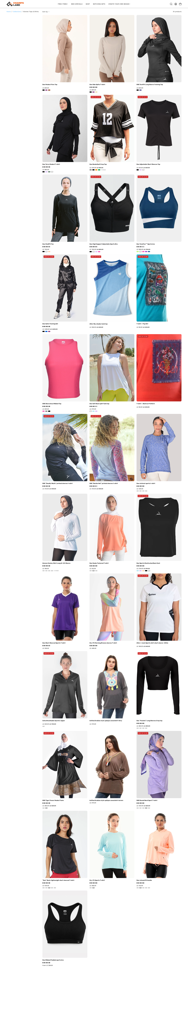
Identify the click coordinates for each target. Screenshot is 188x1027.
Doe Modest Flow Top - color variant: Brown (49, 90)
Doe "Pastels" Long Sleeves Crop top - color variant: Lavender (140, 728)
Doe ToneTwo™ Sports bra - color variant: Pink (143, 251)
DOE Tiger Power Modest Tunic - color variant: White (46, 808)
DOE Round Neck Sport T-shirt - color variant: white (146, 808)
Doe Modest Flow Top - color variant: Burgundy (46, 90)
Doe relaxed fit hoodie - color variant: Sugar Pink (146, 887)
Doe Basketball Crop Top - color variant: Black (93, 169)
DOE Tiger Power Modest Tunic (53, 800)
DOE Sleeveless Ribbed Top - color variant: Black (49, 411)
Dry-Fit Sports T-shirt (97, 880)
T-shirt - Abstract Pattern (146, 403)
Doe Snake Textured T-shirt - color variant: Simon (91, 570)
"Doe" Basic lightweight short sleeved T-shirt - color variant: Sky (46, 887)
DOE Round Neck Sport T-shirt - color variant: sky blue (149, 808)
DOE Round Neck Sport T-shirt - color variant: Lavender (138, 808)
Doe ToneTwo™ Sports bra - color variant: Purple (146, 251)
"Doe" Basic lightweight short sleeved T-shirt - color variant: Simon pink (55, 887)
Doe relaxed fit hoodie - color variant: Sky (138, 887)
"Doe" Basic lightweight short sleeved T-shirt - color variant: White (49, 887)
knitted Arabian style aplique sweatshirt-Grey (106, 720)
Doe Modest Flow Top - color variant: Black (43, 90)
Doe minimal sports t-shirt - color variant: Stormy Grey (146, 490)
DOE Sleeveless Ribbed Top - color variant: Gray (46, 411)
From (47, 965)
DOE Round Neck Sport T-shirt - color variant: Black (143, 808)
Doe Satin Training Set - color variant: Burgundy (49, 331)
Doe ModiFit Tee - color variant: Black (43, 251)
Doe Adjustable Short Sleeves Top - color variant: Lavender (140, 169)
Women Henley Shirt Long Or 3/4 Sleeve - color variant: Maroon (49, 570)
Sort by (45, 11)
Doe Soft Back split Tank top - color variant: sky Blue (93, 411)
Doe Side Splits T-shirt (97, 84)
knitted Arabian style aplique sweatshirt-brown (106, 800)
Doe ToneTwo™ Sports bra (146, 244)
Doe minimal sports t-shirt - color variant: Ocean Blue (143, 490)
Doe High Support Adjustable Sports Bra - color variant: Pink (99, 251)
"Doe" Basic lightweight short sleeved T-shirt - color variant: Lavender (52, 887)
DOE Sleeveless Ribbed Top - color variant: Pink (43, 411)
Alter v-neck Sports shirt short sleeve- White (152, 643)
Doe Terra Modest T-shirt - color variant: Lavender (46, 171)
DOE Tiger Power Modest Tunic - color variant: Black (43, 808)
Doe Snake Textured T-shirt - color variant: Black (96, 570)
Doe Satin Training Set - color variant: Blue (46, 331)
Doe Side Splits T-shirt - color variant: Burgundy (93, 92)
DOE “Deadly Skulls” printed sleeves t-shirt (57, 483)
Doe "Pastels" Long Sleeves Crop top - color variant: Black (138, 728)
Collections (17, 11)
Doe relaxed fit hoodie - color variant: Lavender (149, 887)
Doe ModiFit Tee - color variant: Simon (49, 251)
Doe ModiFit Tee (48, 244)
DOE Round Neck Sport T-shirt (147, 800)
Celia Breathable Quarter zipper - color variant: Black (43, 726)
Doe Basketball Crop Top (98, 164)
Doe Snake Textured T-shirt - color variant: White (93, 570)
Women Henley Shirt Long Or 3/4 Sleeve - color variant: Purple (52, 570)
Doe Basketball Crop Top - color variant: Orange (96, 169)
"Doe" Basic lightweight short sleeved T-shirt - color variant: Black (43, 887)
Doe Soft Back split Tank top (99, 403)
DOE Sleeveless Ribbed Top (51, 403)
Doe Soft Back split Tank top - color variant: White (91, 411)
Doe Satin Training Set (50, 324)
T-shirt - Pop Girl (142, 324)
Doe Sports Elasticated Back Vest (148, 563)
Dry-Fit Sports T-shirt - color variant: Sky (91, 887)
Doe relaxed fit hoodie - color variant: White (140, 887)
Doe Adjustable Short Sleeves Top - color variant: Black (138, 169)
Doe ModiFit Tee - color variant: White (46, 251)
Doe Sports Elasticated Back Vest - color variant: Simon (143, 570)
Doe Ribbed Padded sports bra (53, 960)
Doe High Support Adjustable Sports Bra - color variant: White (93, 251)
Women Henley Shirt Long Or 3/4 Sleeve (56, 563)
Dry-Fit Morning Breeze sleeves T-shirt (103, 643)
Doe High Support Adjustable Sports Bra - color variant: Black (91, 251)
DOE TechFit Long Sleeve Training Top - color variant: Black (138, 90)
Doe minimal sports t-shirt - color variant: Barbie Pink (140, 490)
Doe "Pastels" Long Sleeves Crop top (149, 720)
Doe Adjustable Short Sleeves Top (148, 164)
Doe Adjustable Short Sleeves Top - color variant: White (143, 169)
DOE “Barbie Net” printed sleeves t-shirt (104, 483)
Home (9, 11)
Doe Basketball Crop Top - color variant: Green (99, 169)
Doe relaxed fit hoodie (144, 880)
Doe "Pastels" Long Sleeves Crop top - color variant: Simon (143, 728)
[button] (171, 4)
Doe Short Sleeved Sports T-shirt (53, 643)
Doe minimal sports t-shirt (146, 483)
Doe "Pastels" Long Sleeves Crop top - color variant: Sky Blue (146, 728)
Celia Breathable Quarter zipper (53, 720)
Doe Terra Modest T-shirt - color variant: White (52, 171)
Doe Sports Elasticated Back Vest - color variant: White (149, 570)
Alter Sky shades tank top (98, 324)
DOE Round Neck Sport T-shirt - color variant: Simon (140, 808)
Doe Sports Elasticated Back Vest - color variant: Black (146, 570)
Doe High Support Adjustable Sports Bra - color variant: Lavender (96, 251)
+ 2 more (103, 169)
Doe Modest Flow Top (49, 84)
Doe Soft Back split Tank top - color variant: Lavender (96, 411)
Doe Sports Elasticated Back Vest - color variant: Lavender (140, 570)
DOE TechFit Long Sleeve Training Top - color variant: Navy (140, 90)
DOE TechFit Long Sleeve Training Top (150, 84)
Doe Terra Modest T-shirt (51, 164)
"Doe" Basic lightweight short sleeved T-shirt (58, 880)
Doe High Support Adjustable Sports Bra (104, 244)
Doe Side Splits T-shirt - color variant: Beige (96, 92)
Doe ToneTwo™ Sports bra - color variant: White (140, 251)
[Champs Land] (15, 4)
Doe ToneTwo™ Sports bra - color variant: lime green (138, 251)
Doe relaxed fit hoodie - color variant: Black (143, 887)
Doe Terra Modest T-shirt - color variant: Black (43, 171)
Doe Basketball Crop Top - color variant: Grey (91, 169)
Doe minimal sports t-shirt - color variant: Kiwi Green (138, 490)
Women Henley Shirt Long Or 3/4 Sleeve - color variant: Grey (46, 570)
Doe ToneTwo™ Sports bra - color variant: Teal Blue (149, 251)
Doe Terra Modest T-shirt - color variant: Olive (49, 171)
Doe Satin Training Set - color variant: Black (43, 331)
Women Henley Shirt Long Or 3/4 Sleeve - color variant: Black (43, 570)
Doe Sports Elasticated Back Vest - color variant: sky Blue (138, 570)
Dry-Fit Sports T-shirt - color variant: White (93, 887)
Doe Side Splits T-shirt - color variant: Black (91, 92)
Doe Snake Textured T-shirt (99, 563)
